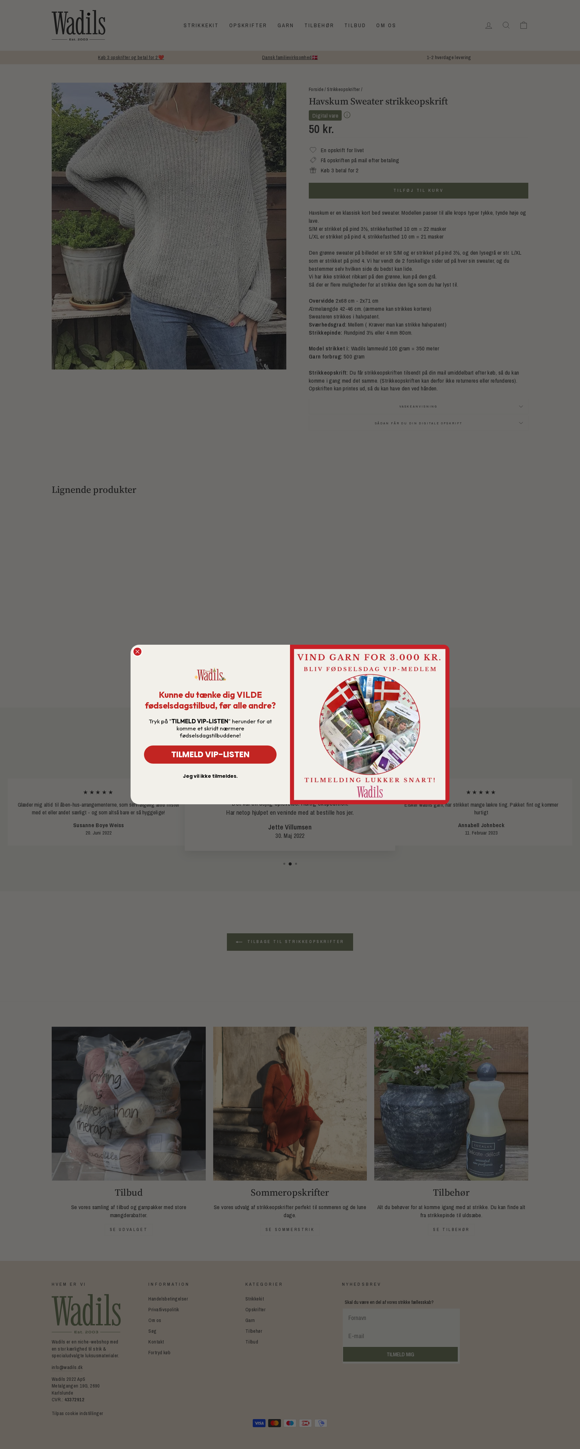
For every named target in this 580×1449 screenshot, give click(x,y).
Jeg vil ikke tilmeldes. (210, 776)
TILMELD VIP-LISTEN (210, 754)
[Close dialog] (137, 651)
